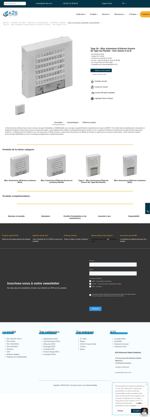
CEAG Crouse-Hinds (88, 344)
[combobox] (11, 3)
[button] (5, 168)
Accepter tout (138, 411)
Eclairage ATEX (49, 347)
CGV (8, 352)
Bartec (82, 341)
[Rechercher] (23, 3)
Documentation (12, 346)
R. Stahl (83, 339)
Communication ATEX (51, 341)
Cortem (83, 347)
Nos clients (11, 341)
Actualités (118, 341)
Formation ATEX (49, 354)
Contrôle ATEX (48, 349)
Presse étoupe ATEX (51, 352)
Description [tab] (58, 122)
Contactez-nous (120, 347)
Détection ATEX (49, 344)
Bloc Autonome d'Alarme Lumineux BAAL (20, 181)
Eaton (82, 349)
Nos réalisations (13, 344)
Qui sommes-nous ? (14, 339)
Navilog (94, 385)
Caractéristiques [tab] (73, 122)
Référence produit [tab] (89, 122)
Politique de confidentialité (17, 357)
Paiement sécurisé (121, 344)
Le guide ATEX (119, 339)
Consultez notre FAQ (99, 239)
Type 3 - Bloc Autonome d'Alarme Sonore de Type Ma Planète (93, 181)
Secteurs (10, 349)
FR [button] (124, 3)
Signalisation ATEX (50, 339)
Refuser (120, 411)
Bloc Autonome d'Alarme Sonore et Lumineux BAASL (56, 181)
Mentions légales (13, 354)
